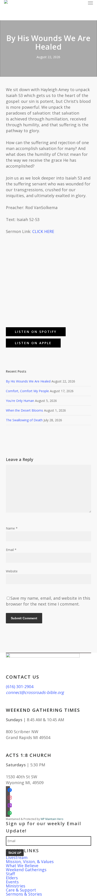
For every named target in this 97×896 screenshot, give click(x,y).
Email (11, 550)
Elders (12, 877)
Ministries (15, 886)
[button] (90, 2)
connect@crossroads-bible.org (35, 692)
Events (12, 881)
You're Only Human (20, 400)
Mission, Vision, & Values (30, 861)
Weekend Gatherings (26, 869)
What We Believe (22, 865)
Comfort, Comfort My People (27, 391)
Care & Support (21, 890)
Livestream (17, 857)
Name (12, 528)
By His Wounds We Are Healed (28, 381)
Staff (10, 873)
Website (12, 571)
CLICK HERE (43, 231)
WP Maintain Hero (52, 819)
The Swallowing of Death (24, 420)
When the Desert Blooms (24, 410)
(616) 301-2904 (19, 686)
